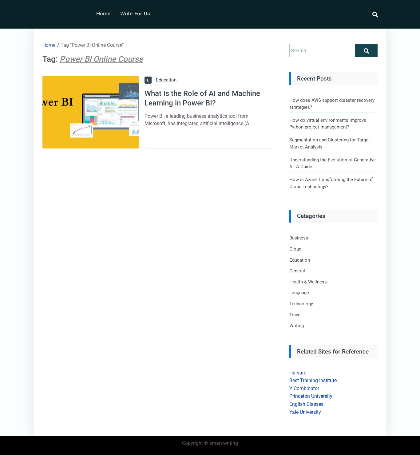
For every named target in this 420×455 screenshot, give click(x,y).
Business (298, 238)
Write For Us (135, 13)
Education (161, 80)
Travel (295, 315)
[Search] (366, 50)
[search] (372, 14)
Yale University (305, 412)
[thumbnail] (90, 112)
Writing (296, 325)
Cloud (295, 249)
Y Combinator (304, 388)
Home (103, 13)
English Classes (306, 404)
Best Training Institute (313, 380)
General (297, 271)
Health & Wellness (308, 282)
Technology (301, 304)
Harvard (298, 373)
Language (299, 292)
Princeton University (310, 396)
